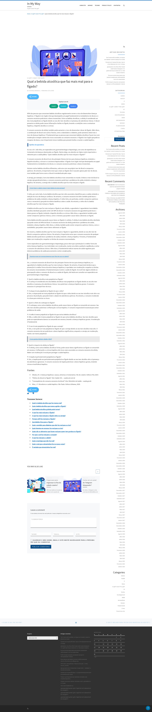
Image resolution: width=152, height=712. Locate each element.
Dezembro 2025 (120, 234)
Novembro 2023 (120, 302)
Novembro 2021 (120, 368)
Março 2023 (122, 324)
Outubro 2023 (121, 305)
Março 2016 (122, 547)
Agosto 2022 (121, 343)
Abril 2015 (122, 558)
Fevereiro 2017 (121, 517)
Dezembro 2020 (120, 398)
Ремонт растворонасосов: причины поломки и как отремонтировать (74, 678)
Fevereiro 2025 (121, 262)
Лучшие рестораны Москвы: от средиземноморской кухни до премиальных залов (76, 673)
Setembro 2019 (121, 439)
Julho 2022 (122, 346)
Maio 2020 (122, 417)
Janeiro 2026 (121, 232)
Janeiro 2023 (121, 330)
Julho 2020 (122, 411)
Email (56, 534)
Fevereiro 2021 (121, 392)
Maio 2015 (122, 556)
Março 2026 (122, 226)
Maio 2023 (122, 319)
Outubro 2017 (121, 496)
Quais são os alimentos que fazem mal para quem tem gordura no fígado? (56, 431)
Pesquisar (121, 136)
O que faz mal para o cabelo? (41, 438)
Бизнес (122, 123)
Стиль (123, 128)
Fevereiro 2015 (121, 564)
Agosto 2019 (121, 441)
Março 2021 (122, 390)
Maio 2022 (122, 351)
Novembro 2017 (120, 493)
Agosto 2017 (121, 501)
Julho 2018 (122, 477)
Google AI (73, 106)
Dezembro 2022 (120, 332)
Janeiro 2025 (121, 264)
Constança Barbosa (34, 90)
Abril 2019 (122, 452)
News (123, 104)
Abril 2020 (122, 419)
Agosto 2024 (121, 278)
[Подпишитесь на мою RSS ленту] (124, 46)
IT (124, 101)
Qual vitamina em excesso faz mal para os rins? (47, 428)
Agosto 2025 (121, 245)
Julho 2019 (122, 444)
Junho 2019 (122, 447)
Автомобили (120, 120)
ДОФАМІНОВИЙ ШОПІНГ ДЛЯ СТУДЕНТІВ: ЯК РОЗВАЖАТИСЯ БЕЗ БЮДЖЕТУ (76, 689)
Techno (122, 112)
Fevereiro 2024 (121, 294)
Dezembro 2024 (120, 267)
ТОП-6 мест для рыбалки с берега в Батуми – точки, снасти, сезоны (74, 664)
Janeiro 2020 (121, 428)
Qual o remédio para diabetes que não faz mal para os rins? (51, 425)
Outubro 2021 (121, 370)
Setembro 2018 (121, 471)
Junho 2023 (122, 316)
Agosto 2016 (121, 534)
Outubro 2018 (121, 468)
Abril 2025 (122, 256)
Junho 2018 (122, 479)
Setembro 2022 (121, 341)
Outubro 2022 (121, 338)
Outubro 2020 (121, 403)
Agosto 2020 (121, 409)
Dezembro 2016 (120, 523)
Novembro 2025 (120, 237)
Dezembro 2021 (120, 365)
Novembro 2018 (120, 466)
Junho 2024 (122, 283)
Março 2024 (122, 292)
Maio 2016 (122, 542)
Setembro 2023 (121, 308)
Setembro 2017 (121, 498)
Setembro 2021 (121, 373)
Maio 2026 (122, 221)
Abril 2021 (122, 387)
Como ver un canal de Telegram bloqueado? (89, 482)
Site (78, 534)
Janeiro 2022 (121, 362)
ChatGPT (54, 106)
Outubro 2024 (121, 273)
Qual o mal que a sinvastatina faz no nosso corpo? (48, 444)
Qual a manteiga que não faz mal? (43, 441)
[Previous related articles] (94, 471)
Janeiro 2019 (121, 460)
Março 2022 (122, 357)
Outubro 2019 (121, 436)
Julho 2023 (122, 313)
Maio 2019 (122, 449)
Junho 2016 (122, 539)
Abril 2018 (122, 485)
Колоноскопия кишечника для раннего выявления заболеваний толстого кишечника (116, 77)
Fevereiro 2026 (121, 229)
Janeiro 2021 (121, 395)
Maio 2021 (122, 384)
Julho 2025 (122, 248)
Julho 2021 (122, 379)
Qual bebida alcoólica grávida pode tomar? (46, 409)
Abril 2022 (122, 354)
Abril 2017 (122, 512)
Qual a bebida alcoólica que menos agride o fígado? (49, 406)
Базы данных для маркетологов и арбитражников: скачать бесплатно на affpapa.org (74, 660)
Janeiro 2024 (121, 297)
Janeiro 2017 (121, 520)
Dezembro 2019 (120, 430)
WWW (123, 117)
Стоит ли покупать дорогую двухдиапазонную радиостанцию (117, 186)
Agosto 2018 (121, 474)
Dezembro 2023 (120, 300)
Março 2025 (122, 259)
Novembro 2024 (120, 270)
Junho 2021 (122, 381)
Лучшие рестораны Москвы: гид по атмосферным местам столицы (115, 63)
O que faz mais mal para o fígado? (43, 413)
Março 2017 (122, 515)
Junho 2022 (122, 349)
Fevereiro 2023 (121, 327)
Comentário (37, 519)
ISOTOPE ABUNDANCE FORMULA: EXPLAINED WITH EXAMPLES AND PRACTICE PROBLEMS (115, 193)
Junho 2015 (122, 553)
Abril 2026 (122, 224)
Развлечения (120, 126)
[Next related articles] (98, 471)
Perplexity (63, 106)
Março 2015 (122, 561)
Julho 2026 (122, 215)
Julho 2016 (122, 536)
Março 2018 (122, 488)
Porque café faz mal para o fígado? (43, 419)
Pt (124, 109)
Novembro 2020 (120, 400)
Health (122, 98)
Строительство (119, 131)
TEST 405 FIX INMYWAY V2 (67, 686)
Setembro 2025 (121, 243)
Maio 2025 (122, 253)
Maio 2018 (122, 482)
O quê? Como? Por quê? (37, 14)
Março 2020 (122, 422)
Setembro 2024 (121, 275)
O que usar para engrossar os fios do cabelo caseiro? (54, 482)
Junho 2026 (122, 218)
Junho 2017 (122, 507)
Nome (34, 534)
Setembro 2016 (121, 531)
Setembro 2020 (121, 406)
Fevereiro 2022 (121, 360)
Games (123, 96)
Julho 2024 (122, 281)
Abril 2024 (122, 289)
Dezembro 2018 (120, 463)
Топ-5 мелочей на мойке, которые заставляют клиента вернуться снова (114, 58)
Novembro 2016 (120, 526)
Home (28, 14)
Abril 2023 (122, 322)
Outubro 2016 (121, 528)
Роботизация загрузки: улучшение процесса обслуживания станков (115, 83)
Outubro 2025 (121, 240)
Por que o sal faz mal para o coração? (44, 435)
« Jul (95, 657)
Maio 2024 (122, 286)
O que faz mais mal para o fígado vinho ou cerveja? (49, 416)
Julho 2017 (122, 504)
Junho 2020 (122, 414)
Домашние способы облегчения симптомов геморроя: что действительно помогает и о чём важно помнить (115, 69)
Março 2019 (122, 455)
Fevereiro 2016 (121, 550)
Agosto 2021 (121, 376)
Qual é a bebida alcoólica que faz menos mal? (47, 403)
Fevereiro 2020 (121, 425)
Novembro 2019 (120, 433)
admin (109, 191)
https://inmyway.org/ (112, 198)
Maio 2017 (122, 509)
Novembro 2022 (120, 335)
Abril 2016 (122, 545)
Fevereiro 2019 (121, 458)
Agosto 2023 (121, 311)
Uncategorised (120, 115)
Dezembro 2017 (120, 490)
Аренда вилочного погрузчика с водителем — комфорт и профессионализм (76, 669)
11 (99, 644)
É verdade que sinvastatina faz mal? (44, 447)
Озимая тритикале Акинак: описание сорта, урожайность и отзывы (76, 682)
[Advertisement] (76, 29)
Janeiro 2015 (121, 566)
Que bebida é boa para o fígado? (42, 422)
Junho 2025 (122, 251)
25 (99, 651)
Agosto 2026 (121, 213)
